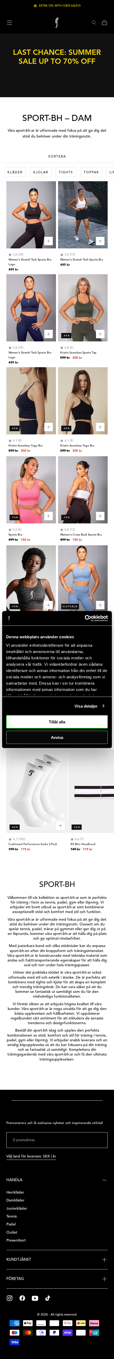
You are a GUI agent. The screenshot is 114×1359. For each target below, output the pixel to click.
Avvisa (57, 737)
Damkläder (15, 1200)
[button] (9, 22)
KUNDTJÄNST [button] (18, 1259)
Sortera (57, 156)
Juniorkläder (16, 1208)
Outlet (11, 1232)
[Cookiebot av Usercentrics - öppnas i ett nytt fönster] (85, 618)
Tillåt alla (57, 722)
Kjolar (40, 172)
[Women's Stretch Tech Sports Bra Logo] (31, 214)
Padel (11, 1224)
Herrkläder (15, 1192)
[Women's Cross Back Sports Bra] (83, 489)
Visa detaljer (86, 706)
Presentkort (16, 1240)
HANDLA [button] (14, 1180)
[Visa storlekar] (48, 241)
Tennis (11, 1216)
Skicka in (91, 1140)
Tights (66, 172)
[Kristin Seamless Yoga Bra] (31, 400)
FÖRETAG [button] (15, 1278)
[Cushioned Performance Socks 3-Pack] (37, 791)
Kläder (15, 172)
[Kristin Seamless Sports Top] (83, 307)
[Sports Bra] (31, 489)
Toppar (91, 172)
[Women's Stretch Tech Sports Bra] (83, 214)
